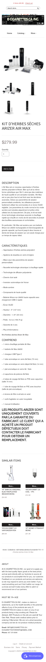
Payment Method (35, 647)
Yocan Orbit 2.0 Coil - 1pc (33, 490)
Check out (29, 3)
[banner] (23, 20)
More (33, 33)
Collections (11, 550)
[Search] (38, 8)
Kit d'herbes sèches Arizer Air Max (15, 334)
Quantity (5, 149)
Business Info (9, 647)
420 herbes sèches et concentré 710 (28, 550)
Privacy (24, 647)
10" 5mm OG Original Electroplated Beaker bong (11, 491)
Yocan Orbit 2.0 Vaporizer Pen (9, 529)
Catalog (21, 33)
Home (9, 33)
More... (11, 486)
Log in (15, 644)
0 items (18, 3)
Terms (18, 647)
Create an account (25, 644)
